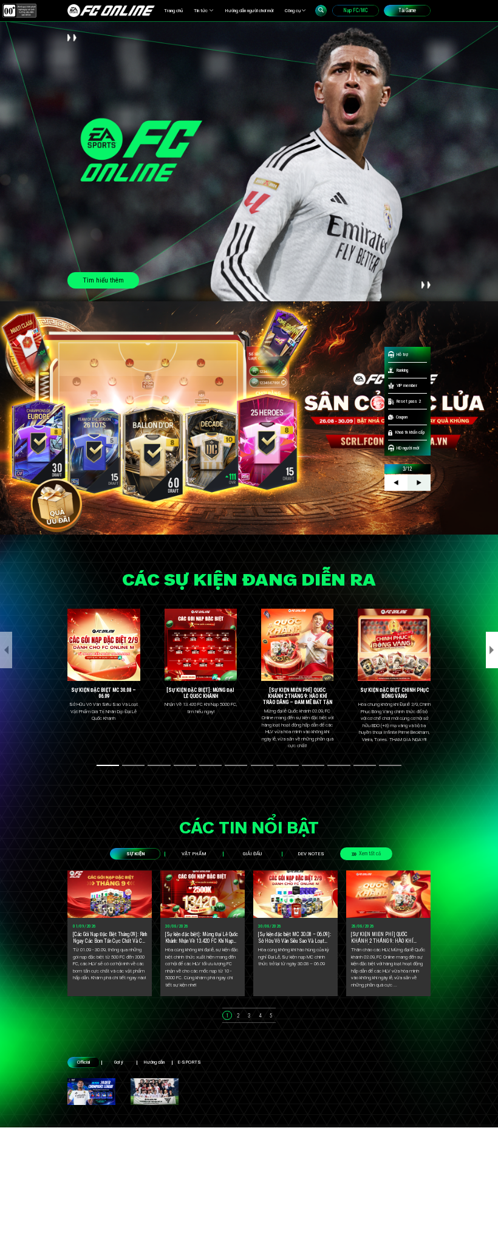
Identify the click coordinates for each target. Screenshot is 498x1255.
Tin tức (201, 10)
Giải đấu (252, 854)
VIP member (407, 385)
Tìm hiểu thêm (103, 280)
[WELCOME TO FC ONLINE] (111, 10)
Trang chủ (173, 10)
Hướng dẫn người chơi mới (249, 10)
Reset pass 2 (409, 401)
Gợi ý (118, 1062)
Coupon (402, 417)
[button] (108, 766)
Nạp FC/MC (355, 10)
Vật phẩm (194, 854)
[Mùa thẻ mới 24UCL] (91, 1091)
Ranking (402, 370)
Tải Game (407, 10)
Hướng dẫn (154, 1062)
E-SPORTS (189, 1062)
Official (83, 1062)
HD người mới (408, 448)
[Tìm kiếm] (321, 10)
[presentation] (6, 650)
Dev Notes (311, 854)
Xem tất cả (370, 853)
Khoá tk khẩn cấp (410, 432)
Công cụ (293, 10)
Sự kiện (135, 854)
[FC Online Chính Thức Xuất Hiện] (155, 1091)
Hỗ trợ (402, 354)
